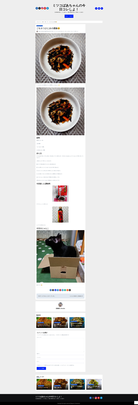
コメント (39, 337)
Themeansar (77, 403)
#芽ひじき (76, 31)
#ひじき (66, 31)
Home (66, 16)
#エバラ (72, 31)
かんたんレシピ (39, 25)
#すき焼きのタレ (62, 31)
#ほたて (69, 31)
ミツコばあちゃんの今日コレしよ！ (48, 397)
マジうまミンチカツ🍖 (43, 324)
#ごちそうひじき (55, 31)
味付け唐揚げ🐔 (57, 324)
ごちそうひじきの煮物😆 (48, 28)
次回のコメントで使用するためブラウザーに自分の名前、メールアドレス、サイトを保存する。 (56, 365)
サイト (38, 361)
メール (38, 357)
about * (71, 16)
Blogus (72, 403)
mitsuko (42, 31)
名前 (38, 353)
